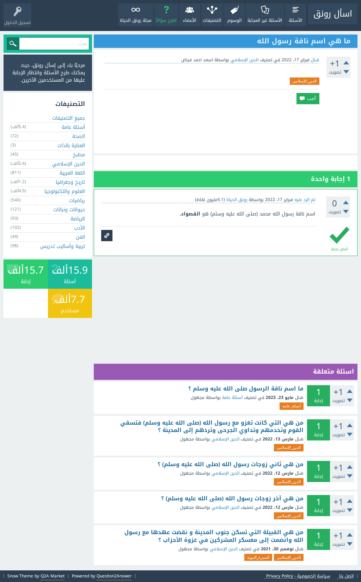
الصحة (78, 136)
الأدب (79, 228)
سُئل (315, 60)
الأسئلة (295, 20)
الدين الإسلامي (244, 60)
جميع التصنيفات (68, 118)
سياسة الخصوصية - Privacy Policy (298, 576)
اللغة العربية (72, 173)
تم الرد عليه (304, 200)
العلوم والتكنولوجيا (64, 191)
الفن (80, 237)
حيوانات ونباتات (69, 209)
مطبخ (79, 154)
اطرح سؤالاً (166, 20)
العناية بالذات (71, 145)
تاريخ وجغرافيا (70, 182)
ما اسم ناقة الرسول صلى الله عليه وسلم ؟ (246, 388)
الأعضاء (189, 20)
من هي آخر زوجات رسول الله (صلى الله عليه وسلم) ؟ (232, 498)
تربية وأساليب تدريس (62, 246)
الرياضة (78, 219)
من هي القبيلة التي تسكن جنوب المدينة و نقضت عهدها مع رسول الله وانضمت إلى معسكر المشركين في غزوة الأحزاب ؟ (214, 536)
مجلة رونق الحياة (136, 20)
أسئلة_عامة (291, 406)
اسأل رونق (332, 14)
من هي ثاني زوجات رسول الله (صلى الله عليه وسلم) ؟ (231, 464)
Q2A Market (53, 576)
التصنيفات (212, 20)
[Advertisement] (225, 128)
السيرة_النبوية (258, 557)
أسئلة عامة (232, 397)
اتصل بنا (346, 576)
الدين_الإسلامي (305, 81)
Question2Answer (114, 576)
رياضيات (77, 200)
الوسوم (234, 20)
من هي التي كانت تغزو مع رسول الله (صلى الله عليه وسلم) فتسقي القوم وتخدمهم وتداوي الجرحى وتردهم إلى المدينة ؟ (212, 427)
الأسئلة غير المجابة (264, 20)
